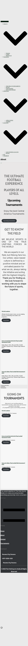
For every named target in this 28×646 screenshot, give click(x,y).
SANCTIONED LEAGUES (12, 152)
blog (4, 154)
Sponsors (8, 53)
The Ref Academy (6, 311)
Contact (7, 54)
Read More (6, 320)
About (2, 535)
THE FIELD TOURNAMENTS (13, 86)
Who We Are (9, 55)
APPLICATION (9, 120)
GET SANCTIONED (11, 89)
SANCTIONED (9, 88)
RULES (8, 87)
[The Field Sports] (11, 20)
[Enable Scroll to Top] (2, 628)
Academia (8, 121)
